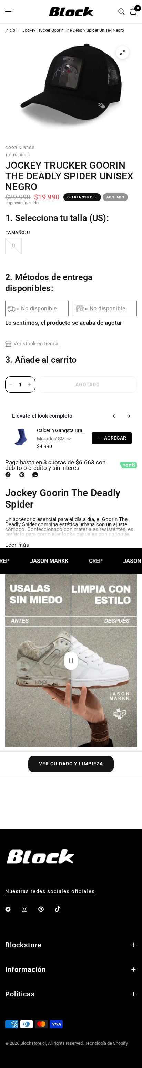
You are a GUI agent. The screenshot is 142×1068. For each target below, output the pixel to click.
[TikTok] (62, 909)
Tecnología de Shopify (106, 1043)
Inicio (10, 31)
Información (25, 969)
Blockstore (23, 945)
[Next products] (129, 416)
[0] (132, 11)
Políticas (20, 994)
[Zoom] (122, 52)
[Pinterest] (23, 475)
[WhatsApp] (36, 475)
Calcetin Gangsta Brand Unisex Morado (62, 430)
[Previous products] (114, 416)
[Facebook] (9, 475)
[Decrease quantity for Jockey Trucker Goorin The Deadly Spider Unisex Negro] (11, 384)
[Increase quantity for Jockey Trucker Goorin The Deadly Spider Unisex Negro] (29, 384)
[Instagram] (29, 909)
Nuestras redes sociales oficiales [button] (50, 891)
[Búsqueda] (121, 11)
